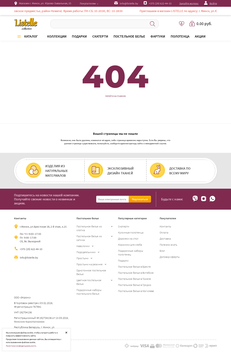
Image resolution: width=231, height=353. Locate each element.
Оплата (164, 232)
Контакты (165, 226)
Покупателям (88, 3)
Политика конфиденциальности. (21, 346)
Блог (162, 250)
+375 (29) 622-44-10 (160, 3)
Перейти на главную (115, 96)
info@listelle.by (29, 257)
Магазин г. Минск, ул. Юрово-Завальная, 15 (45, 3)
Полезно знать (168, 244)
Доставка (165, 238)
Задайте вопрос (189, 3)
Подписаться (140, 199)
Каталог (31, 36)
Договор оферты (170, 256)
